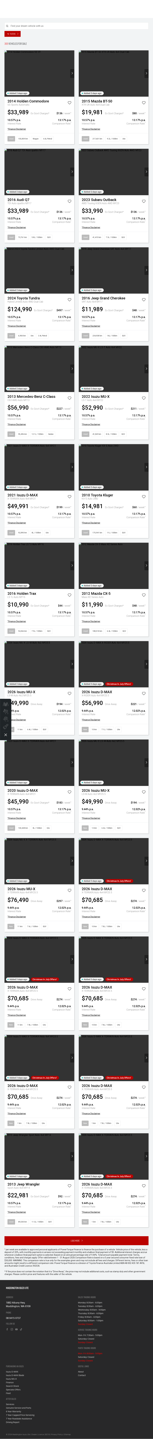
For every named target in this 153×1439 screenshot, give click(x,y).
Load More (75, 1240)
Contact (82, 1375)
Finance (10, 1383)
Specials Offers (13, 1390)
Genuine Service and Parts (18, 1408)
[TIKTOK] (21, 1329)
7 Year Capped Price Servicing (20, 1415)
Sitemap (67, 1434)
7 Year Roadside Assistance (19, 1419)
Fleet (8, 1393)
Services (10, 1404)
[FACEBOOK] (7, 1329)
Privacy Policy (57, 1434)
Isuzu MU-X (11, 1379)
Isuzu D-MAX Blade (15, 1375)
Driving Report (12, 1422)
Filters (12, 33)
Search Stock (12, 1386)
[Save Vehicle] (69, 103)
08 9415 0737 (13, 1318)
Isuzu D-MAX (12, 1372)
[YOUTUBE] (16, 1329)
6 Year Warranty (13, 1412)
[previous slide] (6, 73)
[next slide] (72, 73)
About (81, 1372)
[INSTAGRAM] (12, 1329)
